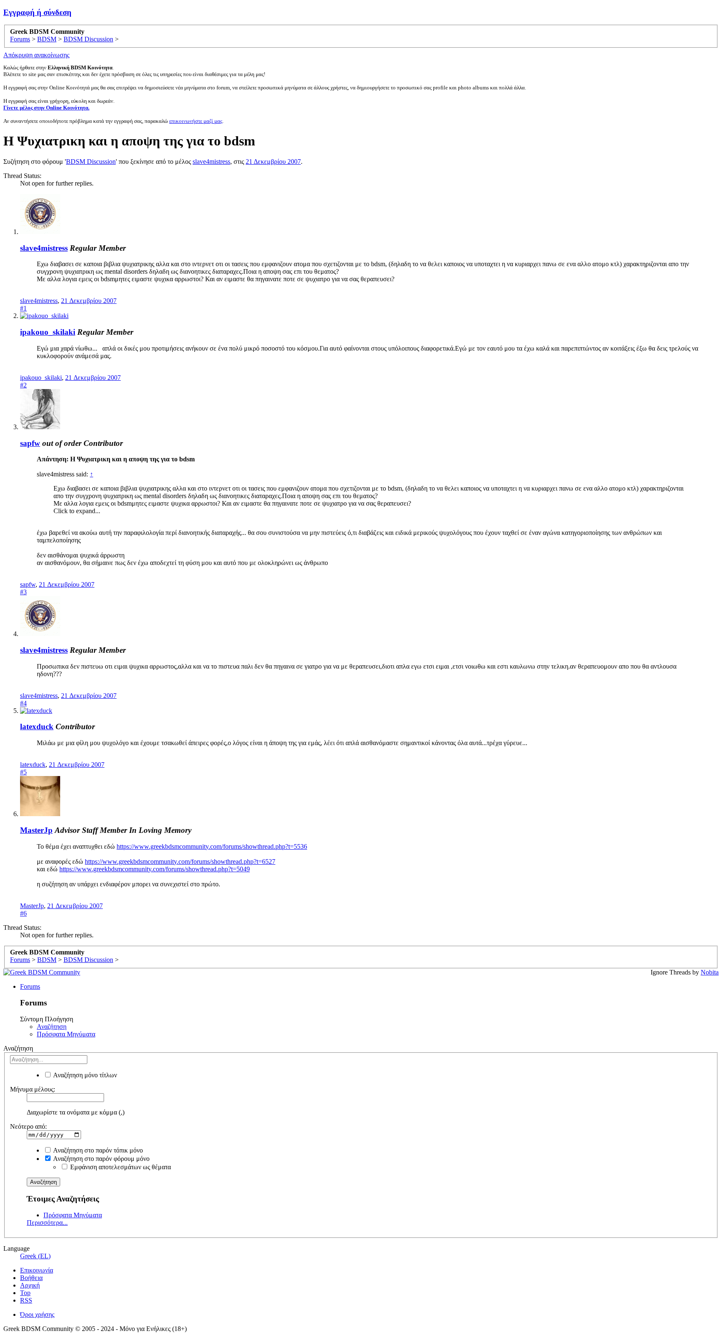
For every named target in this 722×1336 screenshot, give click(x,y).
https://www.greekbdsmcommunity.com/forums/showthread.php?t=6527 (180, 861)
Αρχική (30, 1285)
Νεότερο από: (28, 1126)
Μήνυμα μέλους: (32, 1089)
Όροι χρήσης (37, 1314)
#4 (23, 703)
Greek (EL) (35, 1256)
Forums (30, 986)
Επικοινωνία (36, 1270)
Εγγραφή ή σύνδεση (37, 12)
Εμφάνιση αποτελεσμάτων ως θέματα (120, 1167)
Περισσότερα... (47, 1222)
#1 (23, 308)
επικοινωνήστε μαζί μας (195, 121)
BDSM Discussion (91, 161)
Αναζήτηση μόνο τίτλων (84, 1075)
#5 (23, 772)
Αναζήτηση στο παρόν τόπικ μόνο (97, 1150)
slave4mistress (211, 161)
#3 (23, 591)
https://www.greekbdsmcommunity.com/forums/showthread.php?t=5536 (212, 846)
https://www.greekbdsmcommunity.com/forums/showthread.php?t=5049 (154, 869)
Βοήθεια (31, 1277)
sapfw (30, 443)
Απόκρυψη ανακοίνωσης (36, 55)
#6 (23, 913)
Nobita (710, 972)
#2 (23, 385)
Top (25, 1292)
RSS (26, 1300)
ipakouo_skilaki (47, 332)
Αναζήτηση (51, 1026)
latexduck (36, 726)
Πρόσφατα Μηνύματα (66, 1034)
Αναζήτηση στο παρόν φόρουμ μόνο (101, 1158)
